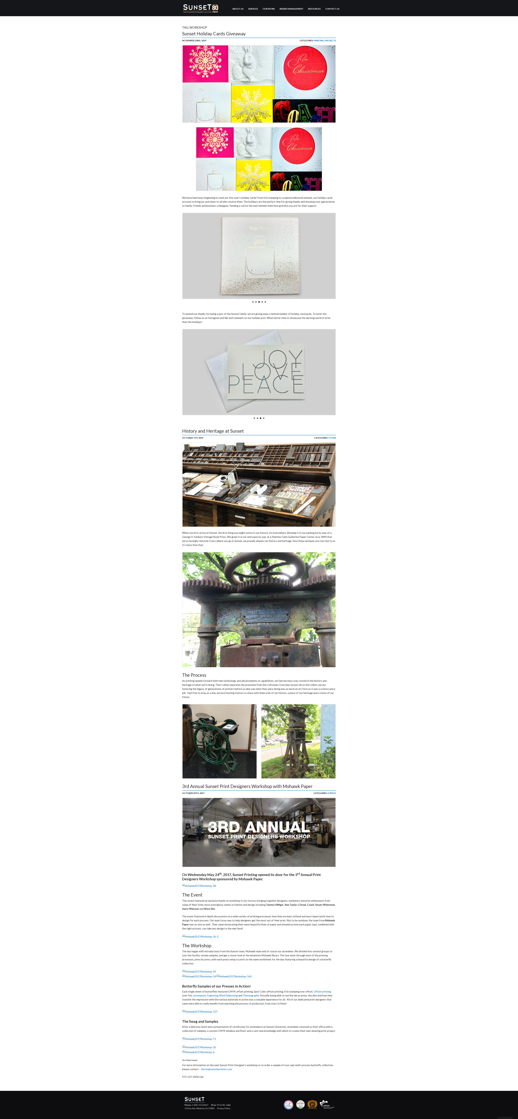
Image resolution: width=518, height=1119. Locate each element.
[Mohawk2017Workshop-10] (199, 1046)
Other (332, 437)
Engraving (212, 995)
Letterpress (199, 995)
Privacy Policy (223, 1108)
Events (332, 793)
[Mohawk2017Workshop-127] (200, 1011)
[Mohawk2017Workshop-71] (199, 1038)
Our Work (269, 8)
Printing (319, 40)
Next (340, 256)
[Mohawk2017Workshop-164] (234, 976)
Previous (178, 256)
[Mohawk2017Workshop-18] (199, 885)
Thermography (251, 995)
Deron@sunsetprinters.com (216, 1069)
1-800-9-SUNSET (197, 1105)
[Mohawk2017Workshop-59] (199, 971)
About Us (237, 8)
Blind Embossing (228, 995)
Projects (330, 40)
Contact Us (332, 8)
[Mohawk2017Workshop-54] (199, 976)
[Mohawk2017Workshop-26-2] (200, 936)
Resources (314, 8)
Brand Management (291, 8)
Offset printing (322, 991)
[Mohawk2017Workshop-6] (198, 1051)
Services (253, 8)
